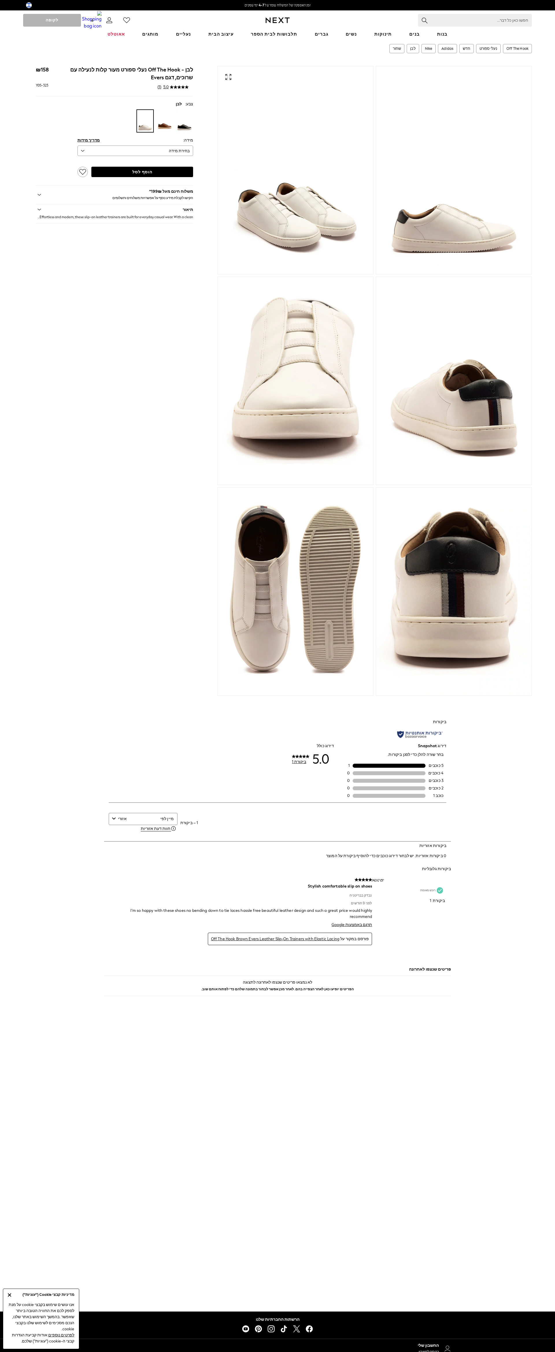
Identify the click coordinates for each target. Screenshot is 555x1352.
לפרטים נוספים (61, 1335)
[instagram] (271, 1328)
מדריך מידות (88, 140)
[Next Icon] (278, 20)
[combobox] (137, 818)
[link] (109, 20)
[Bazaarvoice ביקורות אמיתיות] (419, 734)
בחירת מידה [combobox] (179, 150)
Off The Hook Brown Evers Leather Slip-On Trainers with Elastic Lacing (275, 938)
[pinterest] (258, 1328)
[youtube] (245, 1328)
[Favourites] (126, 20)
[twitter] (296, 1328)
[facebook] (309, 1328)
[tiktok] (284, 1328)
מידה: (188, 140)
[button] (114, 209)
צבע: (189, 104)
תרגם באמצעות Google (352, 924)
